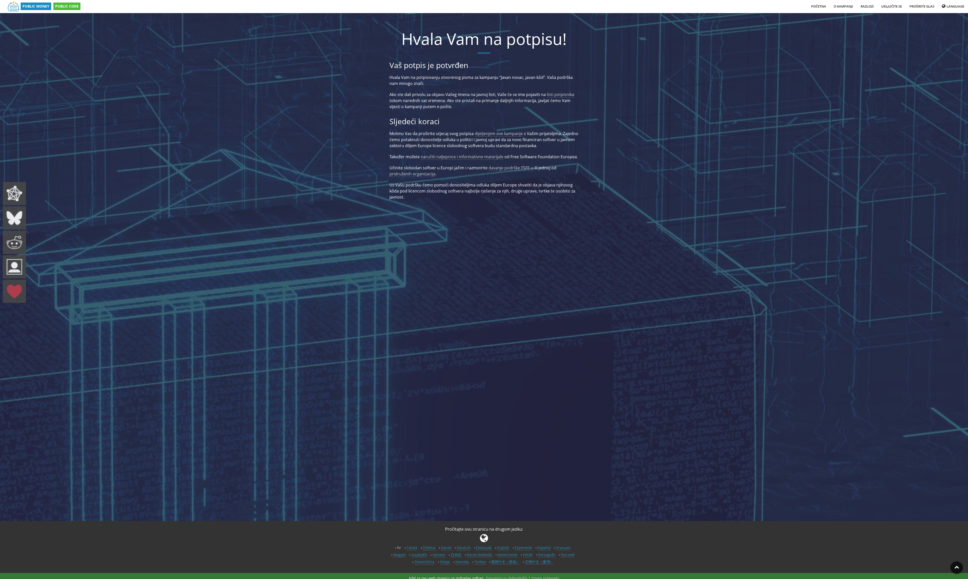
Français (563, 547)
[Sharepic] (14, 266)
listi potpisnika (560, 94)
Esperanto (523, 547)
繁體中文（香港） (505, 561)
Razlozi (867, 6)
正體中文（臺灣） (539, 561)
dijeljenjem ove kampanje (499, 133)
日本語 (456, 554)
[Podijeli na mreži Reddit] (14, 242)
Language (955, 6)
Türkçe (480, 561)
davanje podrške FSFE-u (511, 168)
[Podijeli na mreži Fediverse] (14, 193)
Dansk (446, 547)
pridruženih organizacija (412, 174)
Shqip (445, 561)
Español (544, 547)
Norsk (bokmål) (479, 554)
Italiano (439, 554)
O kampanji (843, 6)
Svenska (462, 561)
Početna (818, 6)
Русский (567, 554)
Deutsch (464, 547)
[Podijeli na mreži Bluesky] (14, 218)
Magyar (399, 554)
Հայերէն (419, 554)
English (503, 547)
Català (412, 547)
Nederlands (508, 554)
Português (546, 554)
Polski (528, 554)
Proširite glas (922, 6)
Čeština (429, 547)
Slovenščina (424, 561)
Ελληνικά (483, 547)
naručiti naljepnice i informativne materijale (462, 156)
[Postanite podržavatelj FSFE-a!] (14, 291)
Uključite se (891, 6)
